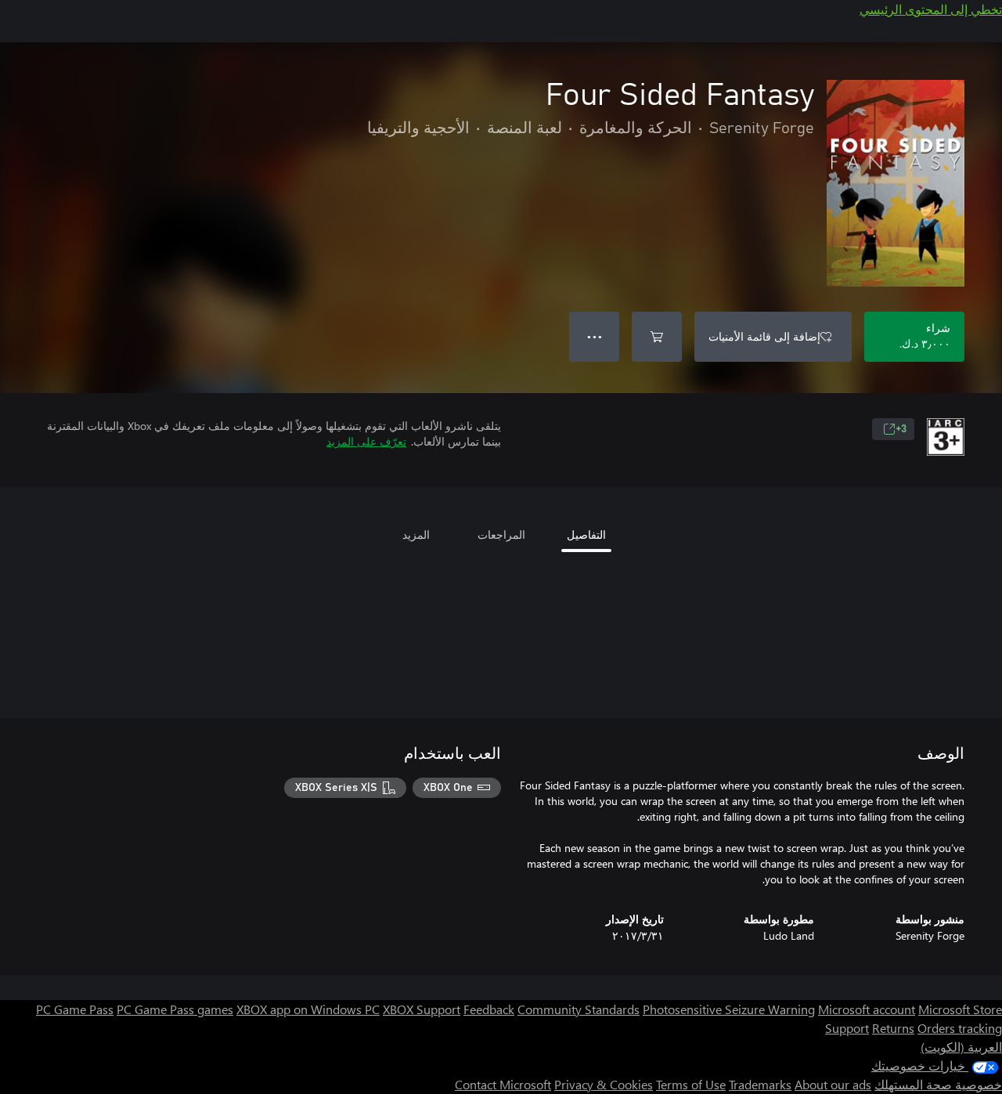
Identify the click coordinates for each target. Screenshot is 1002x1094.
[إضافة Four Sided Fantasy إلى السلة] (657, 337)
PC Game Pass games (175, 1009)
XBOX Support (421, 1009)
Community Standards (578, 1009)
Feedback (488, 1009)
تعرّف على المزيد (366, 441)
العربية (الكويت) (961, 1046)
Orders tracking (959, 1028)
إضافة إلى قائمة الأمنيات (764, 336)
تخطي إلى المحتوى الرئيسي (931, 9)
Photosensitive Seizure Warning (729, 1009)
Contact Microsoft (503, 1084)
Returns (893, 1028)
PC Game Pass (75, 1009)
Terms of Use (691, 1084)
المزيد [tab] (416, 534)
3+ (901, 429)
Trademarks (760, 1084)
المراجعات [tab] (501, 534)
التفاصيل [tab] (586, 534)
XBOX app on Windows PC (308, 1009)
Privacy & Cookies (603, 1084)
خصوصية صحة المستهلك (938, 1084)
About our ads (833, 1084)
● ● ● (594, 336)
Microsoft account (866, 1009)
